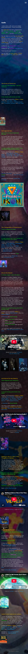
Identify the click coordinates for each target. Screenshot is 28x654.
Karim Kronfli (13, 399)
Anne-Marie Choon (8, 250)
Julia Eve (19, 398)
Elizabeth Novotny (13, 400)
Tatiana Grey (9, 246)
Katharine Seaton (7, 251)
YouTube (17, 432)
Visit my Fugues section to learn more (11, 408)
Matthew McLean (7, 626)
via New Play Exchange (10, 488)
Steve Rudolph (14, 313)
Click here (10, 47)
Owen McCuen (11, 479)
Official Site (14, 256)
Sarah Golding (5, 399)
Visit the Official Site (14, 353)
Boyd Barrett (10, 478)
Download (5, 316)
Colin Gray (9, 628)
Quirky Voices (12, 549)
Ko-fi (11, 44)
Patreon (21, 509)
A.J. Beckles (13, 398)
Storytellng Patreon (9, 257)
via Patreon (19, 352)
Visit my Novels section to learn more (12, 330)
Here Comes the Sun (13, 632)
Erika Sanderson (7, 544)
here (2, 567)
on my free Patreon (10, 37)
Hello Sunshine (12, 633)
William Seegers (5, 314)
